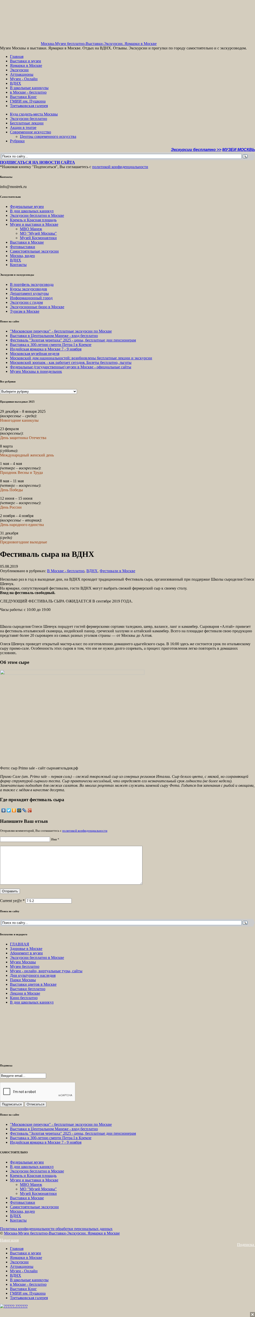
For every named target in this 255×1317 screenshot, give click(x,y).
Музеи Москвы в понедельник (36, 371)
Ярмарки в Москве (26, 65)
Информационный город (31, 298)
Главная (16, 56)
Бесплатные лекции (27, 123)
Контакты (18, 265)
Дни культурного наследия (33, 975)
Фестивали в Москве (117, 571)
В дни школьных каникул (32, 211)
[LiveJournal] (24, 810)
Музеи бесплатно (24, 966)
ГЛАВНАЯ (19, 944)
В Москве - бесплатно (65, 571)
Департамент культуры (29, 293)
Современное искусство (30, 132)
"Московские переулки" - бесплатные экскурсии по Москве (61, 331)
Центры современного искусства (48, 136)
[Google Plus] (29, 810)
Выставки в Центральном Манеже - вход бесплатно (54, 336)
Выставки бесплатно (27, 989)
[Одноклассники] (14, 810)
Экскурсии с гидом (26, 302)
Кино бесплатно (24, 998)
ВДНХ (15, 83)
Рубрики (17, 141)
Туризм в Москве (24, 311)
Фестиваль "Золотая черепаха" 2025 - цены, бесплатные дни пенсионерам (73, 340)
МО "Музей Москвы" (38, 233)
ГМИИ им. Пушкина (28, 101)
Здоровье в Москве (26, 948)
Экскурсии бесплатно (28, 118)
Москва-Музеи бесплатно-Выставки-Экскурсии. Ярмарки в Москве (99, 43)
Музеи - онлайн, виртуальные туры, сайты (46, 971)
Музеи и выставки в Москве (34, 224)
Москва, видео (22, 256)
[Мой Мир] (19, 810)
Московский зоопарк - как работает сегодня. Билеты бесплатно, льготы (70, 362)
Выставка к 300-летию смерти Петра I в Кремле (50, 344)
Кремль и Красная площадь (33, 220)
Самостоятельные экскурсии (34, 251)
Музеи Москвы (23, 962)
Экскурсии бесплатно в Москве (37, 215)
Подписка (246, 1244)
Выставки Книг (23, 97)
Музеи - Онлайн (24, 79)
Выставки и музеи (25, 61)
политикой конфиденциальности (120, 167)
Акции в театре (23, 127)
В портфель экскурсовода (32, 284)
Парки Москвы (23, 980)
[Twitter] (8, 810)
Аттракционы (21, 74)
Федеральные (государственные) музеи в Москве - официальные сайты (70, 367)
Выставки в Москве (27, 242)
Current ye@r (12, 901)
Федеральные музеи (27, 206)
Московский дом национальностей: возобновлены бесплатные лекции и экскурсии (81, 358)
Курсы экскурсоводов (28, 289)
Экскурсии (19, 70)
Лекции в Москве (25, 993)
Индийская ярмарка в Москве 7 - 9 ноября (45, 349)
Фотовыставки (22, 247)
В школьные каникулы (29, 88)
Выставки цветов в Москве (33, 984)
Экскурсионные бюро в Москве (37, 307)
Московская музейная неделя (34, 353)
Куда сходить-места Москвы (34, 114)
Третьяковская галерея (29, 106)
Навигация (9, 1240)
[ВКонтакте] (3, 810)
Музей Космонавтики (38, 238)
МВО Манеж (31, 229)
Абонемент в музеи (26, 953)
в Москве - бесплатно (28, 92)
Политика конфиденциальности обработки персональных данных (56, 1229)
